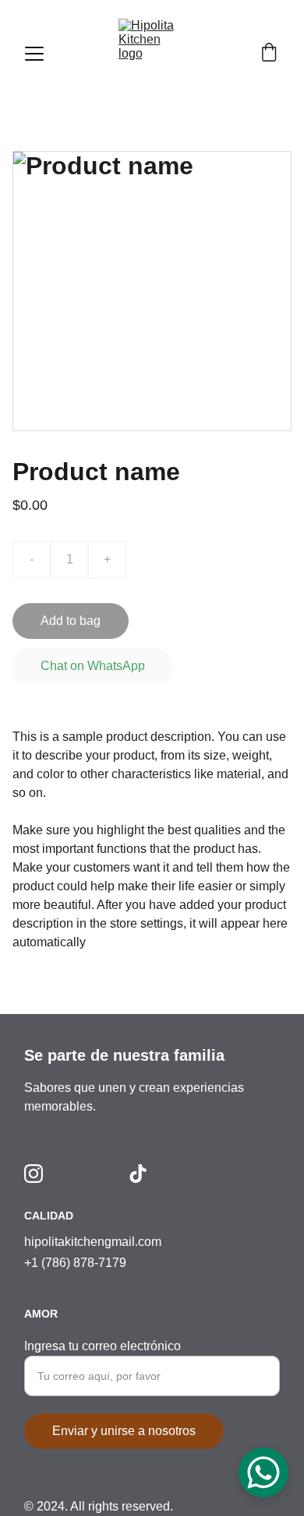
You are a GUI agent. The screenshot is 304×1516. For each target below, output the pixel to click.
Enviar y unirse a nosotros (124, 1430)
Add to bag (71, 620)
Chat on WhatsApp (93, 665)
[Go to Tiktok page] (138, 1173)
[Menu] (34, 54)
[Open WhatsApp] (263, 1472)
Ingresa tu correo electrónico (102, 1346)
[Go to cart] (269, 53)
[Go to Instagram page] (33, 1173)
